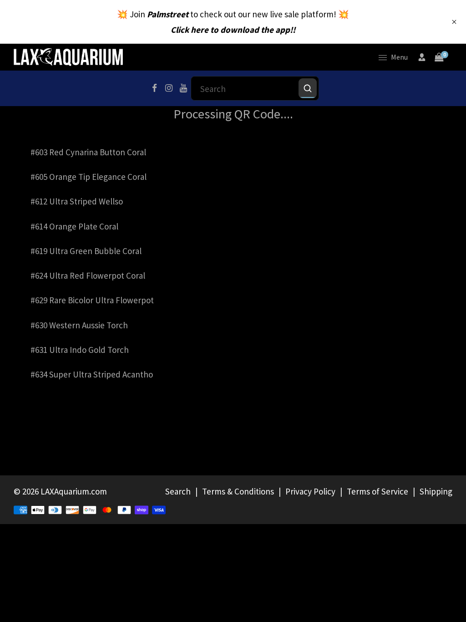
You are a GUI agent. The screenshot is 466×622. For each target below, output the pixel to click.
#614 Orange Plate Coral (74, 226)
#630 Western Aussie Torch (79, 325)
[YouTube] (183, 88)
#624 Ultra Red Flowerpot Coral (87, 275)
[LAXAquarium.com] (68, 56)
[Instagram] (169, 88)
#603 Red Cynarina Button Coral (88, 152)
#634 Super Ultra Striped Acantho (91, 374)
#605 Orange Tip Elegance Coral (88, 176)
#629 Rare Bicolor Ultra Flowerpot (92, 300)
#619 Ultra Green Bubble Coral (86, 250)
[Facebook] (154, 88)
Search (178, 491)
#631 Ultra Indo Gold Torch (79, 349)
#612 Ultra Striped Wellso (76, 201)
